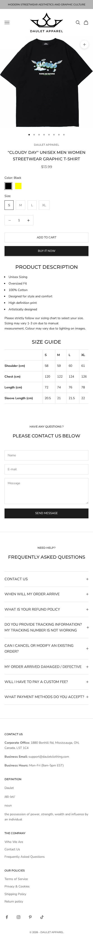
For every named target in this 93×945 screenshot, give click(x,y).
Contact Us (12, 849)
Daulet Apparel (46, 144)
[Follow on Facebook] (7, 917)
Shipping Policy (15, 894)
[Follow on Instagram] (18, 917)
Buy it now (46, 251)
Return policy (14, 901)
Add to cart (46, 237)
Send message (46, 513)
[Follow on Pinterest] (30, 917)
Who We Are (14, 842)
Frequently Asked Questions (25, 857)
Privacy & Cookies (17, 886)
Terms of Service (16, 879)
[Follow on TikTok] (42, 917)
